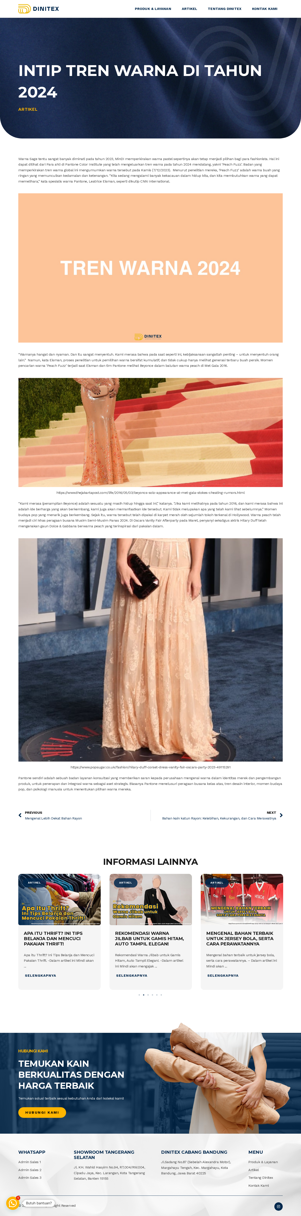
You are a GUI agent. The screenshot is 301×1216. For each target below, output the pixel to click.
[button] (12, 1203)
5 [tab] (157, 995)
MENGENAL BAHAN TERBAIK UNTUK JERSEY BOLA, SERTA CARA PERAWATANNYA (148, 939)
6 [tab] (161, 995)
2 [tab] (144, 995)
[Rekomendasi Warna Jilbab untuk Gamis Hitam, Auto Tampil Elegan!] (59, 899)
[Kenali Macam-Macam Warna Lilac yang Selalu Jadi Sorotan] (242, 899)
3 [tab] (148, 995)
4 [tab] (152, 995)
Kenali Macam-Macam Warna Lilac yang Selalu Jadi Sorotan (239, 939)
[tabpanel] (59, 932)
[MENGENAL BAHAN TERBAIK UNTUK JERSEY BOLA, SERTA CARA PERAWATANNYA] (151, 899)
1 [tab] (139, 995)
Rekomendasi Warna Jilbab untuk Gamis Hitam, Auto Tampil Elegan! (58, 939)
